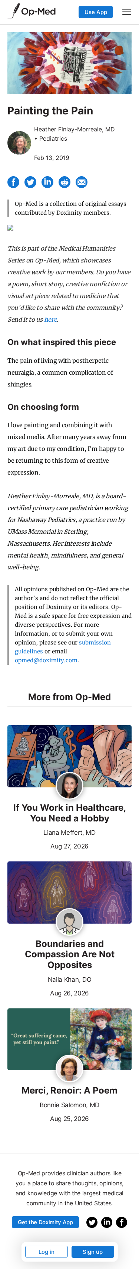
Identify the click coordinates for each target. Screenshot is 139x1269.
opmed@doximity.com (46, 660)
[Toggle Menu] (127, 11)
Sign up (93, 1251)
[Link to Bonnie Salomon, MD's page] (69, 1069)
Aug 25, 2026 (48, 1118)
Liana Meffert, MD (69, 832)
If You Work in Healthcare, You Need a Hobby (69, 813)
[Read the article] (69, 756)
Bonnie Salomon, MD (69, 1105)
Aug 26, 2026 (48, 992)
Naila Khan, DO (70, 979)
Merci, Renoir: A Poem (69, 1090)
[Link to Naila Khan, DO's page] (69, 922)
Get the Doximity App (45, 1222)
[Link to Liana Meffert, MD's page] (69, 786)
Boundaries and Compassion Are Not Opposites (70, 955)
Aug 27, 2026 (48, 845)
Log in (46, 1251)
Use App (96, 12)
